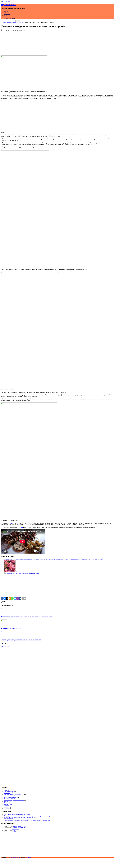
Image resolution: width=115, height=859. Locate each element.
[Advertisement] (48, 44)
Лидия (9, 30)
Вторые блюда (7, 793)
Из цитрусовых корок (9, 798)
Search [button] (17, 21)
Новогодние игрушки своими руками (14, 22)
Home (2, 22)
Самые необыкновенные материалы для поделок (17, 814)
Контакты (6, 16)
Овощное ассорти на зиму (19, 826)
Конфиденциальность (9, 18)
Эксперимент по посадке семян (30, 573)
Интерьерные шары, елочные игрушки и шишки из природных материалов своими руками (78, 559)
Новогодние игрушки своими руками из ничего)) (21, 640)
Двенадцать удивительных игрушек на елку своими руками (26, 617)
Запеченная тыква (8, 818)
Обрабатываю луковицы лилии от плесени (26, 571)
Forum (5, 15)
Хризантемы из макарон (11, 628)
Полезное (6, 802)
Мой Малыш (15, 829)
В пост (5, 790)
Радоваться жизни (8, 5)
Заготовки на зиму (9, 795)
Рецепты (6, 807)
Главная (6, 11)
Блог (5, 12)
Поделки (6, 801)
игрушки (11, 523)
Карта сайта (7, 14)
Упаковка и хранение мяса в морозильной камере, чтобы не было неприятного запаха (27, 820)
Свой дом (6, 808)
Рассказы (6, 805)
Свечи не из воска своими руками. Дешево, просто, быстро (20, 817)
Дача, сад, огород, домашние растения (14, 794)
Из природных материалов (11, 797)
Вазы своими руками (9, 791)
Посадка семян (8, 804)
